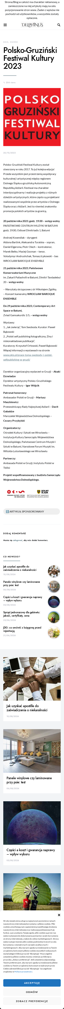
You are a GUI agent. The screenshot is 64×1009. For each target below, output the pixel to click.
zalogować (17, 540)
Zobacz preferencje (32, 1001)
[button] (59, 914)
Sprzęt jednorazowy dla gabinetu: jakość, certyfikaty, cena (21, 614)
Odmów (32, 992)
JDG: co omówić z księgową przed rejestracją (22, 629)
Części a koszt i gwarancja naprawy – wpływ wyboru (22, 598)
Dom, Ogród (10, 42)
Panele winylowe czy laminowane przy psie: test (21, 583)
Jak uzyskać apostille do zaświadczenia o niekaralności (19, 568)
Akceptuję (32, 983)
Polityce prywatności (23, 971)
